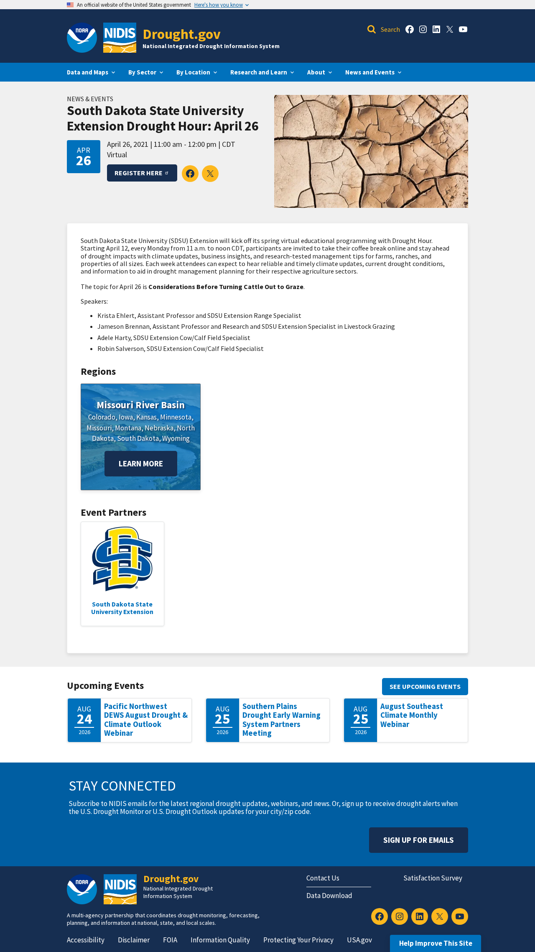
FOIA (170, 939)
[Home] (119, 38)
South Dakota (138, 438)
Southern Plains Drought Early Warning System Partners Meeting (281, 719)
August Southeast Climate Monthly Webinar (411, 715)
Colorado (101, 417)
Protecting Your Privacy (298, 939)
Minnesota (175, 417)
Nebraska (159, 427)
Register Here (139, 173)
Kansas (146, 417)
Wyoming (176, 438)
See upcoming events (425, 686)
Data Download (329, 895)
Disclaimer (134, 939)
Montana (128, 427)
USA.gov (359, 939)
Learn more (141, 463)
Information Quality (220, 939)
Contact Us (322, 878)
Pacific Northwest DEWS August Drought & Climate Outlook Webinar (146, 719)
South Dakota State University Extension (122, 608)
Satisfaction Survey (432, 878)
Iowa (126, 417)
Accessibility (85, 939)
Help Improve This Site (435, 943)
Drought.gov (182, 34)
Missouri (99, 427)
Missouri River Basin (141, 405)
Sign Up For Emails (418, 840)
